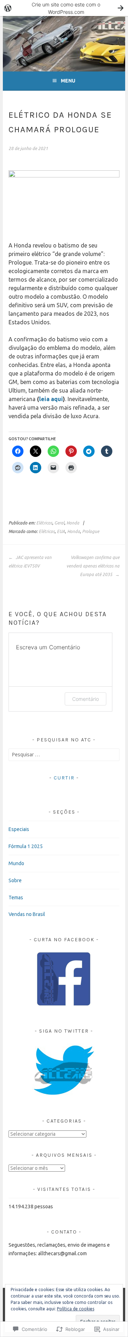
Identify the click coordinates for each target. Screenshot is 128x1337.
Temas (16, 897)
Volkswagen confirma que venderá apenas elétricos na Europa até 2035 (92, 566)
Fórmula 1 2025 (26, 846)
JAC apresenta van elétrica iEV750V (30, 561)
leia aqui (51, 399)
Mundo (16, 863)
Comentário (85, 699)
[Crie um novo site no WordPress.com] (64, 8)
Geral (59, 523)
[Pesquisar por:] (64, 754)
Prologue (90, 531)
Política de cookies (75, 1308)
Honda (72, 523)
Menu (68, 81)
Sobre (15, 880)
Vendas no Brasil (27, 914)
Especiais (19, 829)
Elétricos (44, 523)
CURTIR (64, 778)
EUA (61, 531)
